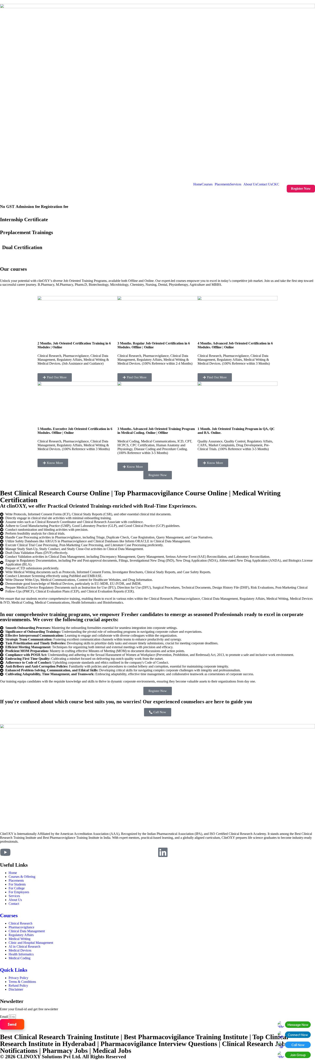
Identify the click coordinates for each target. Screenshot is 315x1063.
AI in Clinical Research (24, 946)
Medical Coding (19, 958)
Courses (207, 184)
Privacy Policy (18, 978)
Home (197, 184)
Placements (222, 184)
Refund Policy (18, 985)
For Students (17, 884)
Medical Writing (19, 939)
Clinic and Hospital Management (31, 942)
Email (4, 1016)
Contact (14, 903)
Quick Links (13, 970)
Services (235, 184)
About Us (250, 184)
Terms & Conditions (22, 981)
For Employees (19, 892)
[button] (208, 184)
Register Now (301, 188)
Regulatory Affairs (21, 935)
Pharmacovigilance (21, 927)
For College (17, 888)
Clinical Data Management (27, 931)
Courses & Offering (22, 876)
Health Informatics (21, 954)
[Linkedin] (163, 852)
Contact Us (264, 184)
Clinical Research (20, 923)
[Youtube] (5, 852)
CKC (275, 184)
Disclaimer (16, 989)
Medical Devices (20, 950)
